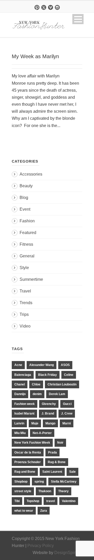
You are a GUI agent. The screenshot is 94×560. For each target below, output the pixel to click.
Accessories (31, 174)
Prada (52, 452)
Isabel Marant (24, 413)
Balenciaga (22, 375)
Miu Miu (20, 433)
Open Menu (78, 19)
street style (22, 491)
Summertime (31, 279)
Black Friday (47, 375)
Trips (24, 314)
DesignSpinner (68, 552)
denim (37, 394)
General (27, 256)
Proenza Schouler (27, 462)
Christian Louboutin (62, 384)
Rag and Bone (24, 472)
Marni (66, 423)
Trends (26, 303)
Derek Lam (57, 394)
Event (25, 209)
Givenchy (49, 404)
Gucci (67, 404)
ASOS (65, 365)
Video (25, 326)
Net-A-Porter (42, 433)
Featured (28, 232)
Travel (25, 291)
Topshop (33, 501)
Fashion (27, 221)
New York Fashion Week (32, 442)
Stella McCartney (64, 481)
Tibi (17, 501)
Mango (50, 423)
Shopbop (20, 481)
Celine (68, 375)
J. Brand (48, 413)
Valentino (68, 501)
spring (39, 481)
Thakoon (44, 491)
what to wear (23, 510)
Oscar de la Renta (27, 452)
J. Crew (66, 413)
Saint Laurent (52, 472)
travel (50, 501)
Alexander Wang (41, 365)
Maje (34, 423)
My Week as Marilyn (35, 56)
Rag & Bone (57, 462)
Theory (63, 491)
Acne (18, 365)
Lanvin (19, 423)
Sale (72, 472)
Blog (24, 197)
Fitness (26, 244)
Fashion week (24, 404)
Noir (60, 442)
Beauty (26, 186)
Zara (43, 510)
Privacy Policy (40, 545)
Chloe (36, 384)
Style (24, 267)
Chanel (19, 384)
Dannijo (20, 394)
